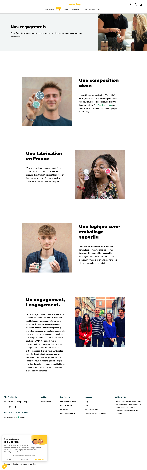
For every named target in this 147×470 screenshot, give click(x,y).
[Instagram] (10, 407)
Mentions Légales (91, 409)
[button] (4, 466)
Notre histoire (46, 402)
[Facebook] (5, 407)
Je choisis (24, 459)
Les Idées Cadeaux (67, 413)
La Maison (64, 409)
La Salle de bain (66, 406)
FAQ (86, 402)
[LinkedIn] (15, 407)
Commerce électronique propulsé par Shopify (21, 464)
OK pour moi (39, 459)
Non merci (9, 459)
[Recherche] (136, 4)
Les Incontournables (68, 402)
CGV (86, 406)
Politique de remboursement (95, 413)
